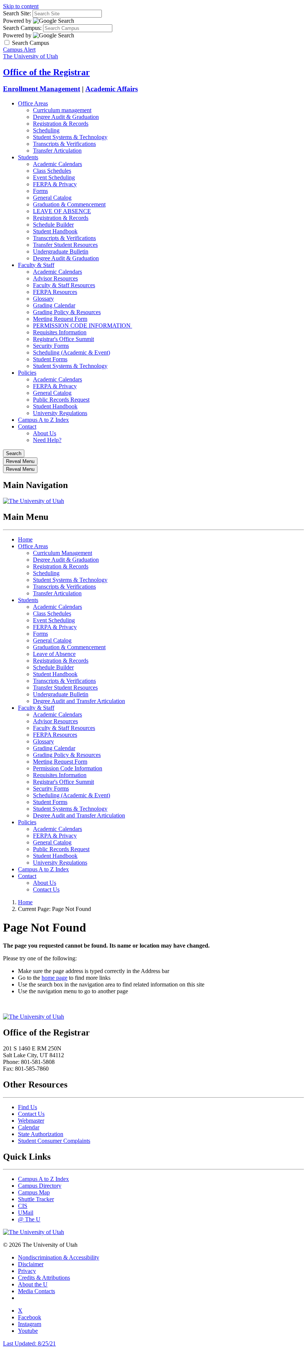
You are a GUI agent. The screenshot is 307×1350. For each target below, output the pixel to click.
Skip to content (21, 6)
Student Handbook (55, 231)
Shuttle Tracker (36, 1199)
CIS (22, 1206)
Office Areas (33, 103)
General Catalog (52, 197)
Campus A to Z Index (43, 420)
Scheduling (46, 130)
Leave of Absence (54, 654)
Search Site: (17, 13)
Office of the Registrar (46, 72)
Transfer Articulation (57, 150)
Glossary (43, 298)
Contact (27, 426)
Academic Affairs (111, 89)
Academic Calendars (57, 164)
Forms (40, 191)
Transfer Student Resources (65, 245)
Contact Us (46, 889)
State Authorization (40, 1134)
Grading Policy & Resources (67, 312)
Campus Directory (39, 1185)
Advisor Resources (55, 278)
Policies (27, 372)
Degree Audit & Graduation (66, 117)
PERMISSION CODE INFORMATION (82, 325)
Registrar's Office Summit (63, 339)
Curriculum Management (62, 553)
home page (54, 978)
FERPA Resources (55, 292)
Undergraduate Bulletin (60, 251)
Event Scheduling (54, 177)
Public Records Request (61, 399)
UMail (25, 1212)
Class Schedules (52, 171)
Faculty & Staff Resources (64, 285)
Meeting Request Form (60, 319)
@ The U (29, 1219)
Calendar (28, 1127)
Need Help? (47, 440)
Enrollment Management (41, 89)
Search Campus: (22, 28)
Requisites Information (59, 332)
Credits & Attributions (44, 1277)
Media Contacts (36, 1291)
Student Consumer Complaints (54, 1141)
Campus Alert (19, 49)
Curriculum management (62, 110)
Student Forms (50, 359)
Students (28, 157)
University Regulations (60, 413)
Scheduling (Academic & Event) (71, 352)
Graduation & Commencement (69, 204)
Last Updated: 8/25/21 (29, 1343)
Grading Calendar (54, 305)
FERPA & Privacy (55, 184)
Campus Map (34, 1192)
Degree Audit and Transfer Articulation (79, 701)
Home (25, 539)
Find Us (27, 1107)
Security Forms (51, 346)
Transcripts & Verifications (64, 144)
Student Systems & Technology (70, 137)
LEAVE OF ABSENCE (62, 211)
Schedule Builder (53, 224)
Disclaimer (30, 1264)
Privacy (27, 1271)
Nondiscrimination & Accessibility (58, 1257)
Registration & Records (60, 123)
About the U (33, 1284)
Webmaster (31, 1120)
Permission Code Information (67, 768)
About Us (44, 433)
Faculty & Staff (36, 265)
